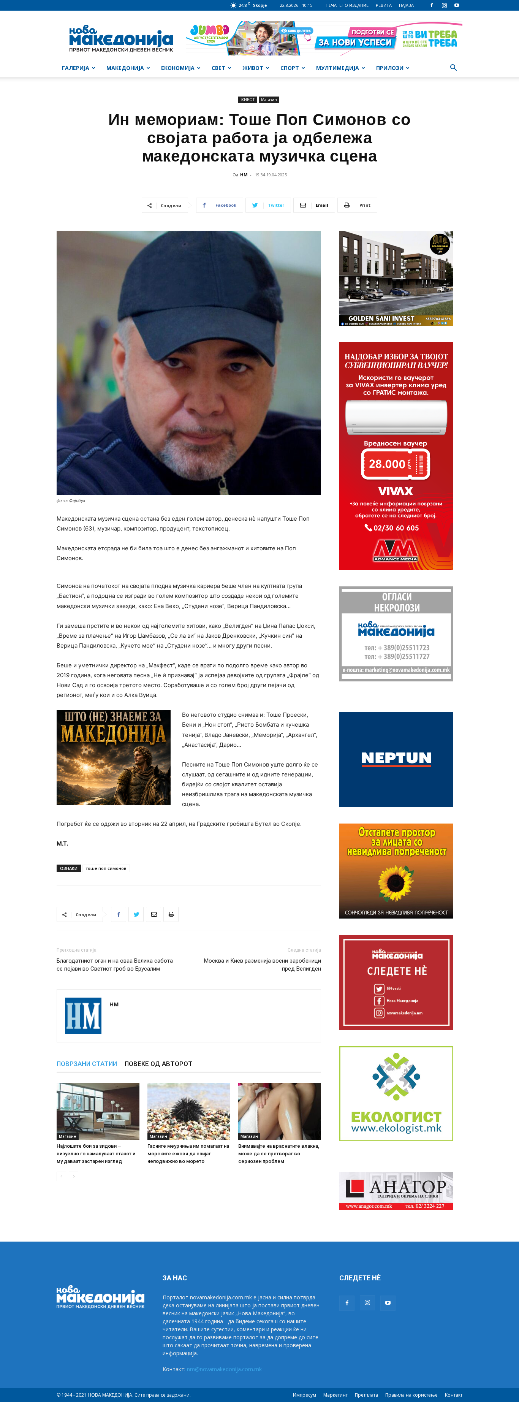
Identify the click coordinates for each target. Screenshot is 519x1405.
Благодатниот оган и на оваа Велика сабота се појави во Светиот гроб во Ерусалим (115, 964)
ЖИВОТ (252, 67)
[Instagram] (444, 5)
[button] (453, 68)
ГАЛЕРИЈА (75, 67)
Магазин (269, 99)
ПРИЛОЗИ (389, 67)
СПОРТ (289, 67)
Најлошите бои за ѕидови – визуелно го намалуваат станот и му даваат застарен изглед (96, 1153)
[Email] (153, 914)
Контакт (453, 1395)
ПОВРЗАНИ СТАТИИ (87, 1064)
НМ (244, 174)
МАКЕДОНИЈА (125, 67)
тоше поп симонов (106, 868)
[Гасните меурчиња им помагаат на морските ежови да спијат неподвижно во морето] (188, 1111)
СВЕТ (218, 67)
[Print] (171, 914)
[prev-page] (61, 1176)
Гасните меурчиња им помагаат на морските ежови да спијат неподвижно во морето (188, 1153)
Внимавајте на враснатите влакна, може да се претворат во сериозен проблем (278, 1153)
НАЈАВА (406, 5)
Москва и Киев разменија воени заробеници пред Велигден (262, 964)
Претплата (366, 1395)
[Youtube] (456, 5)
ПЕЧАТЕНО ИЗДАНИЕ (347, 5)
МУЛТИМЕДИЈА (337, 67)
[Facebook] (431, 5)
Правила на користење (411, 1395)
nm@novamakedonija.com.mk (224, 1369)
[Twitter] (136, 914)
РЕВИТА (384, 5)
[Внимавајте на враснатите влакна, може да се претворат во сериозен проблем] (279, 1111)
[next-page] (73, 1176)
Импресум (304, 1395)
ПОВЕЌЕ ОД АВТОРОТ (159, 1064)
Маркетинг (335, 1395)
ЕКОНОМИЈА (178, 67)
